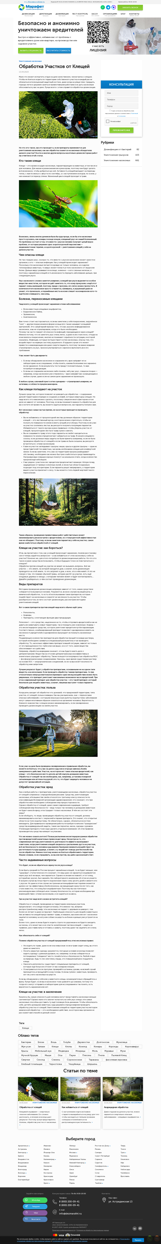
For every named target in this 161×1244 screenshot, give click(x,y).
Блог (123, 14)
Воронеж (22, 1176)
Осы (60, 1055)
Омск (71, 1169)
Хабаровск (125, 1166)
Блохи (41, 1042)
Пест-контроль (80, 15)
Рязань (98, 1149)
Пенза (71, 1180)
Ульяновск (125, 1159)
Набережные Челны (77, 1159)
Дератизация (45, 15)
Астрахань (22, 1149)
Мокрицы (80, 1051)
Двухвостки (83, 1042)
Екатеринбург (24, 1180)
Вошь (54, 1042)
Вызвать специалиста (30, 51)
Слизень (56, 1059)
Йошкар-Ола (49, 1152)
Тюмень (124, 1156)
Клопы (68, 1046)
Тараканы (94, 1059)
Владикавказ (23, 1163)
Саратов (98, 1163)
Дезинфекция (62, 15)
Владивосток (23, 1159)
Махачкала (73, 1149)
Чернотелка (55, 1064)
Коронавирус (132, 1046)
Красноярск (48, 1180)
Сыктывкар (99, 1180)
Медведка (63, 1051)
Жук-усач (26, 1046)
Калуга (46, 1163)
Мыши (48, 1055)
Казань (46, 1156)
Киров (46, 1169)
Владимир (22, 1166)
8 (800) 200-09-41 (69, 1201)
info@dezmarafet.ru (70, 1213)
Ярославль (125, 1176)
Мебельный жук (43, 1051)
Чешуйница (74, 1064)
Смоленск (99, 1169)
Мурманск (73, 1156)
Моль (95, 1051)
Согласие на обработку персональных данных (92, 1230)
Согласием (122, 116)
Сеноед (41, 1059)
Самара (98, 1152)
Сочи (97, 1173)
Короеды (113, 1046)
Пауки (72, 1055)
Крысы (24, 1051)
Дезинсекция (28, 15)
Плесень (86, 1055)
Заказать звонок (130, 7)
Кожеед (83, 1046)
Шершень (92, 1064)
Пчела (101, 1055)
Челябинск (125, 1173)
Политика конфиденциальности (63, 1230)
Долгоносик (102, 1042)
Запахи (41, 1046)
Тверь (123, 1146)
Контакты (134, 15)
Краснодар (48, 1176)
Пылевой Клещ (119, 1055)
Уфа (122, 1163)
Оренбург (73, 1176)
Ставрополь (100, 1176)
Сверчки (25, 1059)
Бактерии (26, 1042)
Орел (71, 1173)
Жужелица (121, 1042)
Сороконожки (74, 1059)
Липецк (72, 1146)
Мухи (123, 1051)
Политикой (134, 113)
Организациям (110, 15)
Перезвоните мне (121, 130)
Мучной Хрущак (29, 1055)
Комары (98, 1046)
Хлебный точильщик (31, 1064)
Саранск (98, 1159)
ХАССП (95, 15)
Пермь (72, 1183)
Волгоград (22, 1169)
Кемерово (48, 1166)
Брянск (21, 1156)
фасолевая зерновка (116, 1059)
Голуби (67, 1042)
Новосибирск (74, 1166)
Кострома (48, 1173)
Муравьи (108, 1051)
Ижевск (47, 1149)
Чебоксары (125, 1169)
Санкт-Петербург (102, 1156)
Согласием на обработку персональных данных (69, 1241)
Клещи (25, 1028)
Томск (123, 1149)
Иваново (47, 1146)
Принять (138, 1240)
